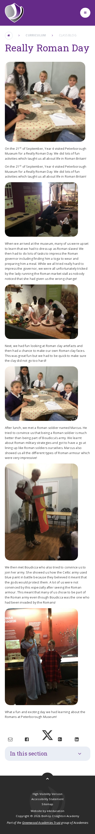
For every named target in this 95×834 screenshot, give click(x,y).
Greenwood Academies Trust (41, 823)
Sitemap (47, 804)
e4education (55, 811)
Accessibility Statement (47, 799)
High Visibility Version (47, 794)
